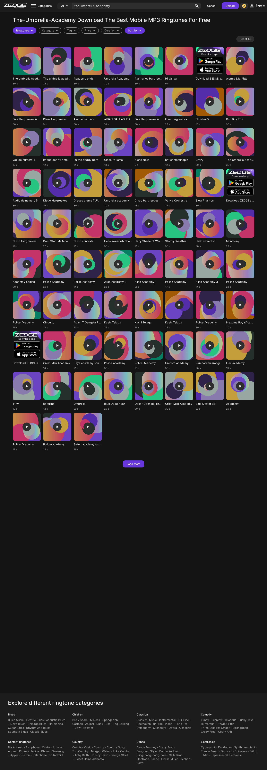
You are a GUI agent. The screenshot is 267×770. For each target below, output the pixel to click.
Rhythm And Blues (38, 727)
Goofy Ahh (225, 731)
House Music (169, 759)
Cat (108, 723)
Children (77, 714)
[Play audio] (26, 61)
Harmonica (56, 723)
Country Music (81, 747)
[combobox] (71, 30)
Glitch (253, 751)
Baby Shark (80, 720)
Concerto (185, 727)
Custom (26, 755)
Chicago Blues (37, 723)
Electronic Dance (148, 759)
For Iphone (33, 747)
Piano (168, 723)
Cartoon (77, 723)
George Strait (119, 755)
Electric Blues (35, 720)
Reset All (245, 39)
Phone (45, 751)
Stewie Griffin (225, 723)
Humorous (207, 723)
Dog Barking (121, 723)
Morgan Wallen (100, 751)
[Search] (197, 6)
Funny (205, 720)
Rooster (88, 727)
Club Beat (175, 755)
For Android (15, 747)
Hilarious (230, 720)
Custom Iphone (52, 747)
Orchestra (159, 727)
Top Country (80, 751)
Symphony (144, 727)
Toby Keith (82, 755)
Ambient (249, 747)
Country (77, 741)
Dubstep (226, 751)
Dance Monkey (146, 747)
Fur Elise (183, 720)
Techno (185, 759)
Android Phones (18, 751)
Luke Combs (121, 751)
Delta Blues (17, 723)
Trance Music (210, 751)
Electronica (208, 741)
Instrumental (167, 720)
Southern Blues (18, 731)
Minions (95, 720)
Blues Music (16, 720)
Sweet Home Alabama (89, 759)
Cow (78, 727)
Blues (11, 714)
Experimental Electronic (226, 755)
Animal (89, 723)
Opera (173, 727)
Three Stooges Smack (215, 727)
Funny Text (245, 720)
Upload (230, 5)
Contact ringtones (19, 741)
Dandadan (225, 747)
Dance (141, 741)
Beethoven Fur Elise (150, 723)
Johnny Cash (99, 755)
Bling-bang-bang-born (152, 755)
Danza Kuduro (168, 751)
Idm (205, 755)
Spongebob (110, 720)
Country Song (116, 747)
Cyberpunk (208, 747)
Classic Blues (38, 731)
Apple (14, 755)
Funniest (217, 720)
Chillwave (241, 751)
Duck (99, 723)
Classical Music (147, 720)
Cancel (211, 5)
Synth (238, 747)
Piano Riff (181, 723)
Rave (140, 763)
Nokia (35, 751)
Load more (134, 464)
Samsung (58, 751)
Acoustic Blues (55, 720)
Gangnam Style (147, 751)
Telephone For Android (48, 755)
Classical (142, 714)
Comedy (206, 714)
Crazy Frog (208, 731)
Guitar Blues (16, 727)
